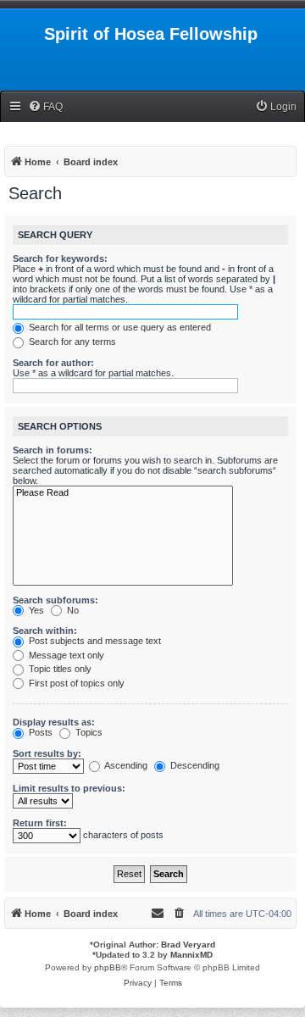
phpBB (107, 967)
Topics (88, 732)
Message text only (65, 655)
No (71, 610)
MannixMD (191, 954)
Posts (39, 732)
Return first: (40, 823)
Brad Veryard (188, 944)
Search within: (45, 630)
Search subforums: (55, 600)
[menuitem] (45, 107)
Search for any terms (71, 341)
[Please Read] (122, 493)
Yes (35, 610)
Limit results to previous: (69, 788)
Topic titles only (59, 669)
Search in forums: (52, 450)
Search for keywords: (60, 258)
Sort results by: (47, 753)
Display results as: (54, 722)
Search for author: (53, 363)
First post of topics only (75, 683)
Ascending (125, 765)
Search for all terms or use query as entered (118, 327)
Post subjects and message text (93, 641)
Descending (193, 765)
